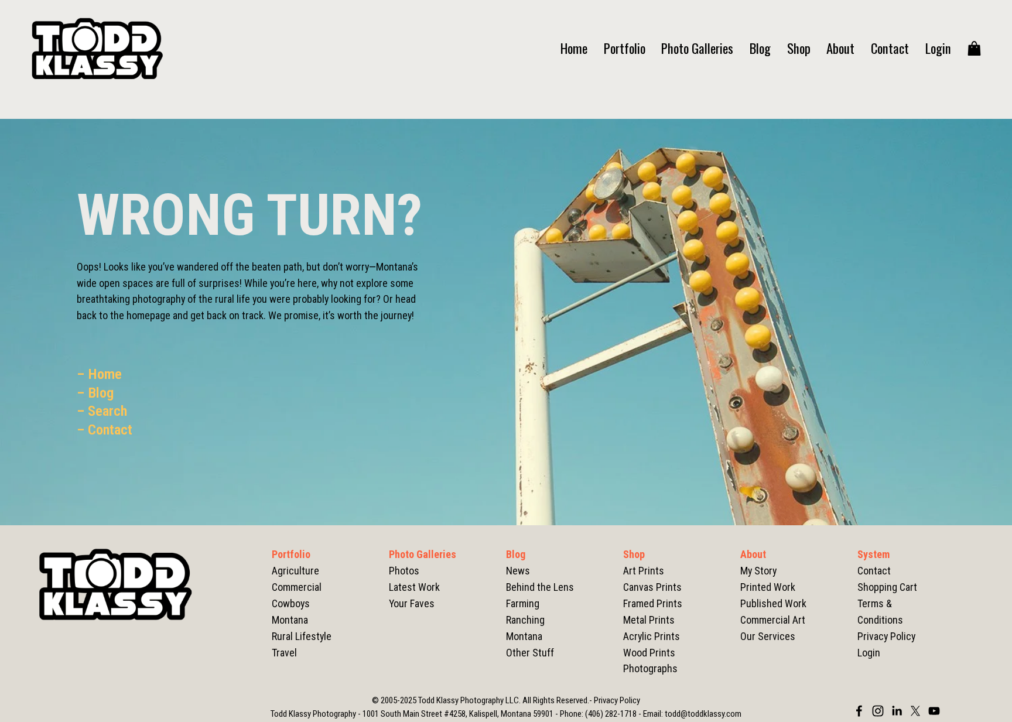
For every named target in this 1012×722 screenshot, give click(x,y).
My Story (758, 570)
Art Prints (643, 570)
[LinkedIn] (896, 711)
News (518, 570)
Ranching (525, 620)
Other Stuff (530, 652)
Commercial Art (772, 620)
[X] (915, 711)
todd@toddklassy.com (703, 714)
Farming (522, 603)
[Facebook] (859, 711)
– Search (102, 410)
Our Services (767, 636)
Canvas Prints (652, 587)
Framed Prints (652, 603)
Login (938, 48)
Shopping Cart (887, 587)
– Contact (104, 429)
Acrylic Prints (651, 636)
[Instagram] (878, 711)
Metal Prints (649, 620)
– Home (99, 373)
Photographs (650, 668)
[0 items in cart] (974, 48)
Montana (524, 636)
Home (573, 48)
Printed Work (767, 587)
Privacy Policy (886, 636)
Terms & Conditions (880, 611)
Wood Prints (649, 652)
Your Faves (412, 603)
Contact (890, 48)
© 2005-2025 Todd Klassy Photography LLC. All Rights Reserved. (480, 700)
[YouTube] (934, 711)
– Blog (95, 392)
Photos (404, 570)
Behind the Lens (540, 587)
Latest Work (414, 587)
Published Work (773, 603)
